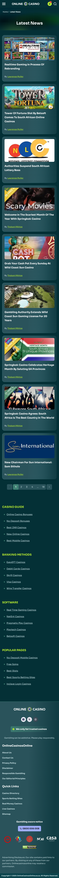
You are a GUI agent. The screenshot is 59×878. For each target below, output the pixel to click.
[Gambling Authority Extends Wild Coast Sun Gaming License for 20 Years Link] (29, 296)
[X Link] (29, 719)
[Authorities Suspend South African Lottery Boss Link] (29, 150)
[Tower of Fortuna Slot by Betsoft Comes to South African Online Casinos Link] (29, 97)
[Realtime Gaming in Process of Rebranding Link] (29, 49)
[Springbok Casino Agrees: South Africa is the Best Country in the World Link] (29, 398)
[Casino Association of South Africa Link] (51, 839)
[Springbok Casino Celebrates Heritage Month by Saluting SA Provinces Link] (29, 349)
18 (43, 486)
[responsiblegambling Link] (18, 839)
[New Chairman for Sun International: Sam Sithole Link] (29, 446)
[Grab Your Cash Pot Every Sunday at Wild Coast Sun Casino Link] (29, 247)
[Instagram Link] (35, 719)
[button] (3, 4)
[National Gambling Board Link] (40, 839)
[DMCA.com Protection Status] (29, 848)
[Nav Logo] (25, 4)
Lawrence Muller (15, 76)
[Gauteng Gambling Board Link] (29, 839)
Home (5, 12)
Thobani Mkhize (15, 227)
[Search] (55, 4)
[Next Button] (49, 487)
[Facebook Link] (23, 719)
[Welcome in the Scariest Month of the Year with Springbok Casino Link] (29, 199)
